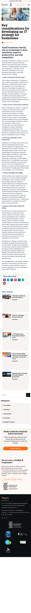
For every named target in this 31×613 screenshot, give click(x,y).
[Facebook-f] (5, 518)
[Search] (28, 395)
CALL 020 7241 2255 (15, 1)
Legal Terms (4, 512)
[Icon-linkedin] (3, 518)
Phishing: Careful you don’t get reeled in (18, 296)
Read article (14, 299)
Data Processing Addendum (8, 510)
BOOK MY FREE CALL (15, 448)
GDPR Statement (19, 510)
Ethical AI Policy (8, 514)
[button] (28, 5)
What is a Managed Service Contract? (18, 316)
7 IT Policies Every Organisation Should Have (18, 335)
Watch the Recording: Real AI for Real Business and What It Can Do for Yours (19, 356)
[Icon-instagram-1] (7, 518)
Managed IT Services (8, 42)
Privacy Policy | (11, 512)
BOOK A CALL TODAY (21, 4)
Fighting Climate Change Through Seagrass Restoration (19, 375)
